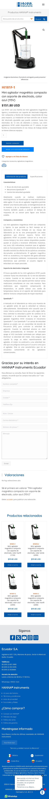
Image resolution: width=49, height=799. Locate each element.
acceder (10, 499)
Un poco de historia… (10, 693)
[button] (43, 4)
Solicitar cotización (12, 143)
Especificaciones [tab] (36, 176)
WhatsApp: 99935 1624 (10, 682)
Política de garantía (10, 723)
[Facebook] (12, 637)
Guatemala (38, 755)
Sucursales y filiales (10, 702)
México (15, 755)
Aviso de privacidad (10, 699)
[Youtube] (24, 637)
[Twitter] (18, 637)
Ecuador (38, 761)
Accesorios (13, 161)
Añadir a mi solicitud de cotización (18, 149)
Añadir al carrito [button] (13, 565)
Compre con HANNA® (11, 714)
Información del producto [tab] (16, 176)
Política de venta (9, 720)
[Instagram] (30, 637)
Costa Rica (15, 761)
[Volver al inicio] (24, 4)
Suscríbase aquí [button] (9, 742)
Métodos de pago (9, 717)
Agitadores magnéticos (25, 161)
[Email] (35, 637)
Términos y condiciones (11, 696)
